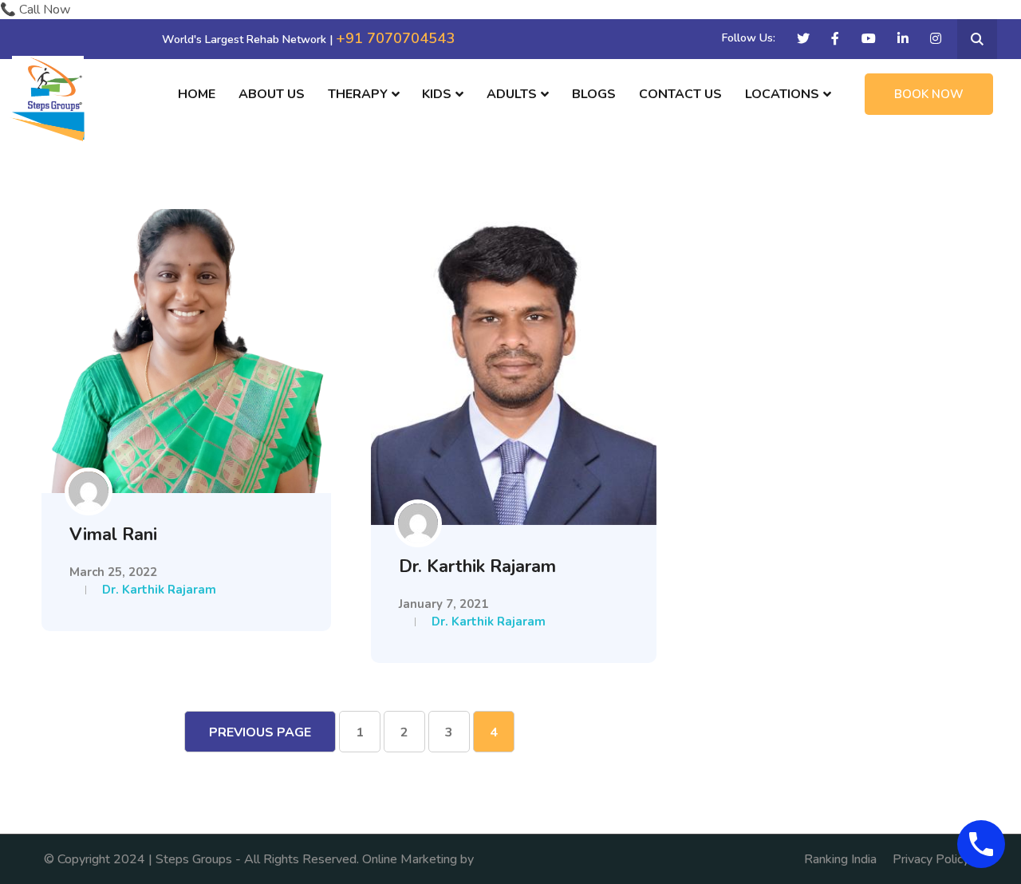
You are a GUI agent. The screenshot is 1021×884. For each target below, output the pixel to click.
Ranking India (840, 859)
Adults (512, 94)
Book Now (929, 94)
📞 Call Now (35, 9)
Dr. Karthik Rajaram (159, 590)
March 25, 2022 (113, 572)
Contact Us (680, 94)
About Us (271, 94)
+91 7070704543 (395, 38)
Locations (782, 94)
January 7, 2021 (443, 604)
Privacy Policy (931, 859)
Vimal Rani (113, 535)
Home (196, 94)
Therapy (358, 94)
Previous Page (260, 732)
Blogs (594, 94)
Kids (436, 94)
